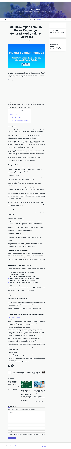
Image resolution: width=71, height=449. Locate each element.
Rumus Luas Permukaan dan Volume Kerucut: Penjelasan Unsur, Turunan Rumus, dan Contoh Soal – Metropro (26, 391)
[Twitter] (63, 1)
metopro (35, 9)
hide (21, 110)
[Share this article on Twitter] (12, 365)
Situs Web (10, 431)
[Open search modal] (65, 19)
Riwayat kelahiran (13, 114)
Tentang (10, 1)
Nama (10, 424)
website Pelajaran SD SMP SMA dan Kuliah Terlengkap (20, 121)
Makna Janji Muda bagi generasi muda (18, 118)
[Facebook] (61, 1)
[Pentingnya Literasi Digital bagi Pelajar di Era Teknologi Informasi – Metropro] (39, 384)
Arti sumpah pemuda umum (16, 117)
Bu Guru (24, 40)
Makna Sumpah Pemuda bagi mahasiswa (19, 120)
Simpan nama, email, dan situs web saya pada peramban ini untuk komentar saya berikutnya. (27, 434)
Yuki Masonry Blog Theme (54, 445)
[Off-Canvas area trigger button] (5, 19)
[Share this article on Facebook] (9, 365)
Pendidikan (15, 1)
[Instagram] (64, 1)
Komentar (11, 412)
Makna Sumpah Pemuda (14, 116)
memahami (11, 113)
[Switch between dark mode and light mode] (63, 19)
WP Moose (44, 446)
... (9, 387)
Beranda (7, 1)
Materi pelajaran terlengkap (14, 317)
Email (10, 428)
